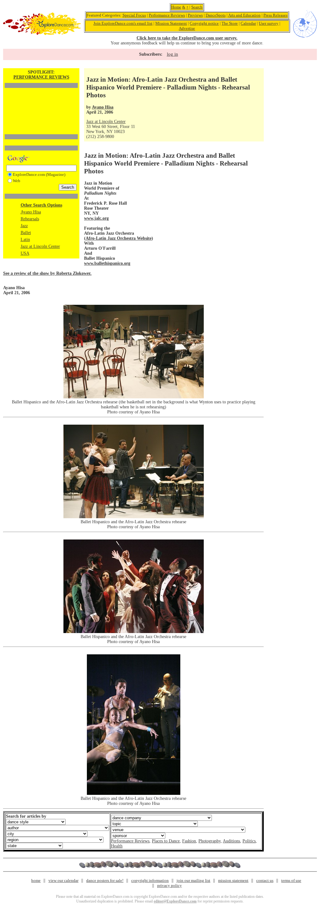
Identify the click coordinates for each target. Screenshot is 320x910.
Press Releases (275, 15)
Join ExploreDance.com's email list (122, 23)
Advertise (187, 28)
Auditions (231, 841)
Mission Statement (171, 23)
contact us (264, 880)
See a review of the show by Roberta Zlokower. (47, 273)
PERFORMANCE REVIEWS (41, 77)
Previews (195, 15)
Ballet (26, 232)
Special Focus (134, 15)
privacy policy (169, 885)
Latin (25, 239)
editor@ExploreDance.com (175, 901)
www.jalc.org (96, 218)
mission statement (233, 880)
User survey (268, 23)
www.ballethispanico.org (107, 263)
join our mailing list (193, 880)
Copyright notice (204, 23)
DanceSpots (216, 15)
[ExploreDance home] (42, 33)
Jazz (24, 225)
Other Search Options (41, 205)
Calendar (248, 23)
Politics (249, 841)
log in (172, 54)
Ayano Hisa (31, 212)
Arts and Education (244, 15)
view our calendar (63, 880)
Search (196, 7)
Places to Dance (166, 841)
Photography (209, 841)
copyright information (150, 880)
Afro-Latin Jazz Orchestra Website (119, 238)
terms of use (291, 880)
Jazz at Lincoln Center (40, 246)
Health (116, 846)
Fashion (189, 841)
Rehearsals (30, 219)
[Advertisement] (41, 100)
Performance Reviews (167, 15)
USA (25, 253)
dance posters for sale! (104, 880)
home (36, 880)
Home (176, 7)
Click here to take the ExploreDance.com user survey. (187, 38)
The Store (230, 23)
